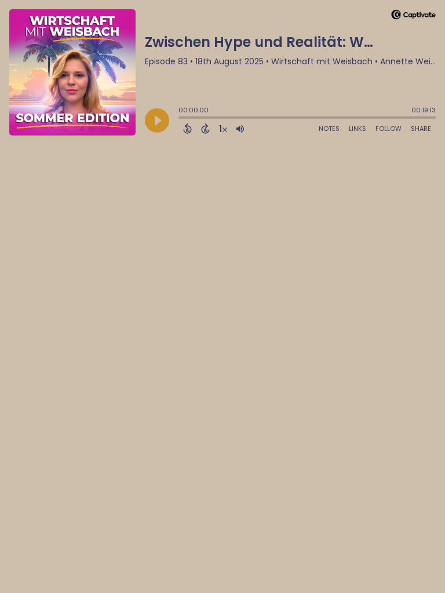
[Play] (157, 120)
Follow (388, 128)
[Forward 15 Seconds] (205, 129)
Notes (329, 128)
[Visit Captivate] (413, 16)
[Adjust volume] (240, 129)
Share (421, 128)
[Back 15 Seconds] (187, 129)
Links (357, 128)
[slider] (181, 119)
